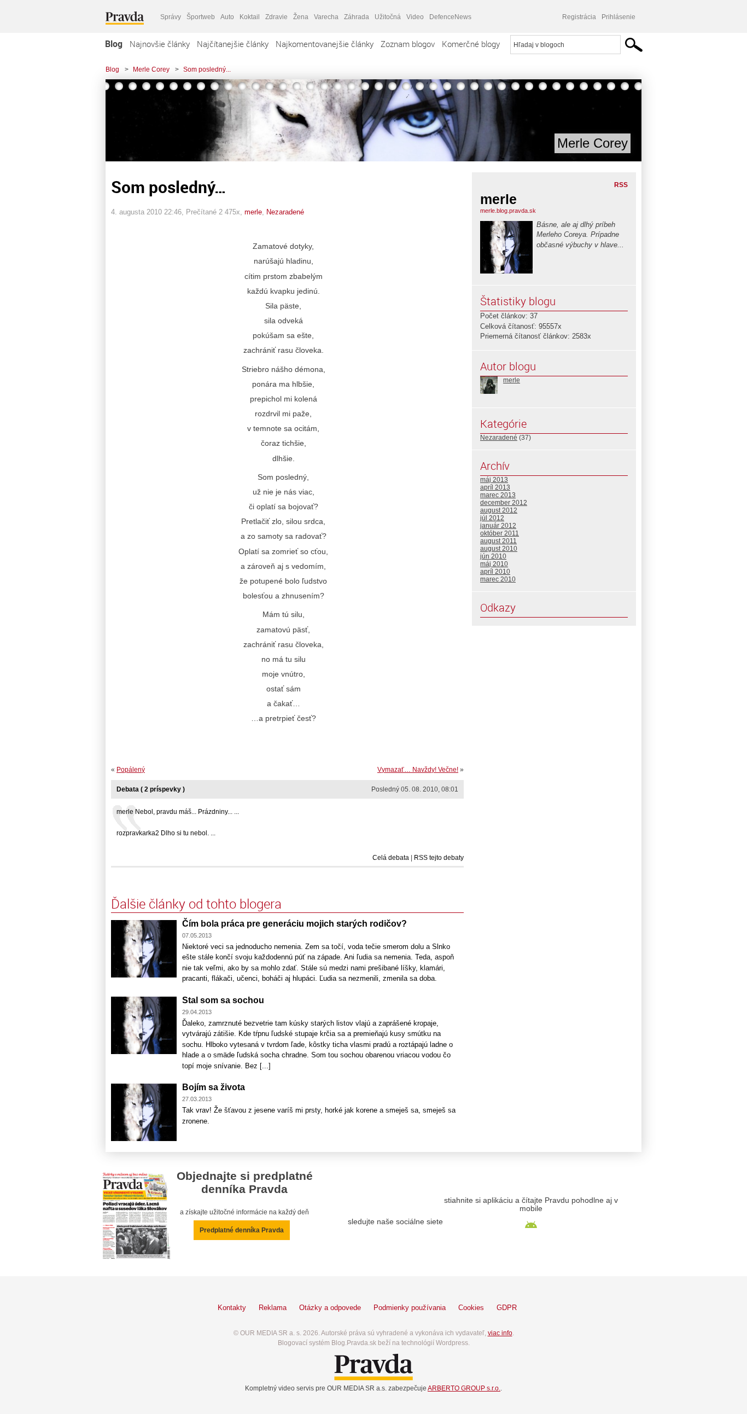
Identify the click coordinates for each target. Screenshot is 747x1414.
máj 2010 (494, 564)
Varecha (326, 17)
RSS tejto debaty (439, 858)
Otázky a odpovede (330, 1308)
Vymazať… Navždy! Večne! (417, 769)
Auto (227, 17)
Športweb (200, 17)
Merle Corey (151, 69)
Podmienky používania (410, 1308)
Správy (170, 17)
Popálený (130, 769)
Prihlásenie (618, 17)
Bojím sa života (213, 1087)
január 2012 (498, 525)
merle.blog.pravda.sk (508, 210)
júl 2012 (492, 518)
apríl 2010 (495, 571)
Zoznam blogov (408, 43)
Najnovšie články (160, 43)
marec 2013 (498, 495)
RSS (621, 185)
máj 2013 (494, 480)
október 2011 (499, 533)
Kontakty (232, 1308)
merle (253, 212)
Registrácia (579, 17)
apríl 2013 (495, 487)
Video (415, 17)
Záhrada (356, 17)
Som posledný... (207, 69)
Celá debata (390, 858)
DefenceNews (450, 17)
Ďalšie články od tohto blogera (196, 903)
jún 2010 (493, 556)
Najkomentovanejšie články (325, 43)
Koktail (250, 17)
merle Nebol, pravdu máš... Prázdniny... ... (177, 812)
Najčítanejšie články (233, 43)
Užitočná (388, 17)
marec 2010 (498, 579)
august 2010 (498, 548)
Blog (113, 44)
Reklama (273, 1308)
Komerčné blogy (471, 43)
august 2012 (498, 510)
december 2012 (503, 503)
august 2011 (498, 541)
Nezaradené (285, 212)
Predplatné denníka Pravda (242, 1230)
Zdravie (276, 17)
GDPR (507, 1308)
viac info (500, 1333)
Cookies (471, 1308)
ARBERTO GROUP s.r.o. (464, 1388)
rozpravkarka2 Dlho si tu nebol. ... (165, 833)
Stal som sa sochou (223, 1000)
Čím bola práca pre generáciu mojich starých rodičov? (294, 923)
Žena (300, 17)
